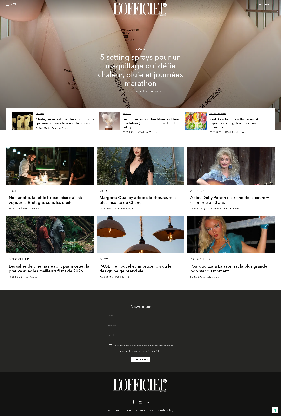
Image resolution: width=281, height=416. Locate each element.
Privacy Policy (155, 351)
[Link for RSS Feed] (147, 402)
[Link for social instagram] (140, 402)
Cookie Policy (165, 410)
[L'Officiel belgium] (140, 9)
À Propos (113, 410)
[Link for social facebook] (133, 402)
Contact (127, 410)
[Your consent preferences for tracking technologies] (275, 410)
